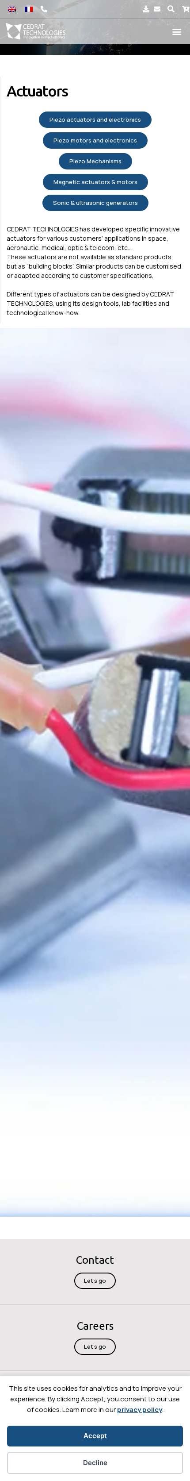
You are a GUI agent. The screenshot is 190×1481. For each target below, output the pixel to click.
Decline (95, 1462)
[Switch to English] (12, 9)
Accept (95, 1435)
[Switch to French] (28, 9)
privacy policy (139, 1409)
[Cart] (186, 9)
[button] (171, 9)
